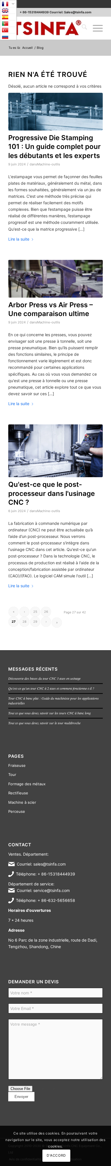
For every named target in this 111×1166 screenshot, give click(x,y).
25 (35, 612)
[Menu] (95, 28)
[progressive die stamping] (55, 112)
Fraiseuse (17, 765)
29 (35, 622)
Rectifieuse (18, 793)
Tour (12, 774)
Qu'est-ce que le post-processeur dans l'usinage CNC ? (51, 493)
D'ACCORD (56, 1155)
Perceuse (16, 811)
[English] (8, 10)
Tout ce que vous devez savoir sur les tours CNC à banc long (49, 713)
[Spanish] (8, 17)
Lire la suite (18, 239)
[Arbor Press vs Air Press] (55, 279)
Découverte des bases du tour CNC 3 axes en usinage (44, 678)
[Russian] (8, 36)
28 (24, 622)
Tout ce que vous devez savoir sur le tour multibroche (44, 723)
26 (46, 612)
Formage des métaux (27, 784)
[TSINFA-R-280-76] (46, 28)
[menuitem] (81, 28)
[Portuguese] (8, 23)
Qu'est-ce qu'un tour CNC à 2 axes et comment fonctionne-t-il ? (51, 688)
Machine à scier (22, 802)
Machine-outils (48, 164)
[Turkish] (8, 30)
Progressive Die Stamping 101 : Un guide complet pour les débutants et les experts (54, 146)
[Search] (81, 28)
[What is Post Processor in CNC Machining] (55, 450)
